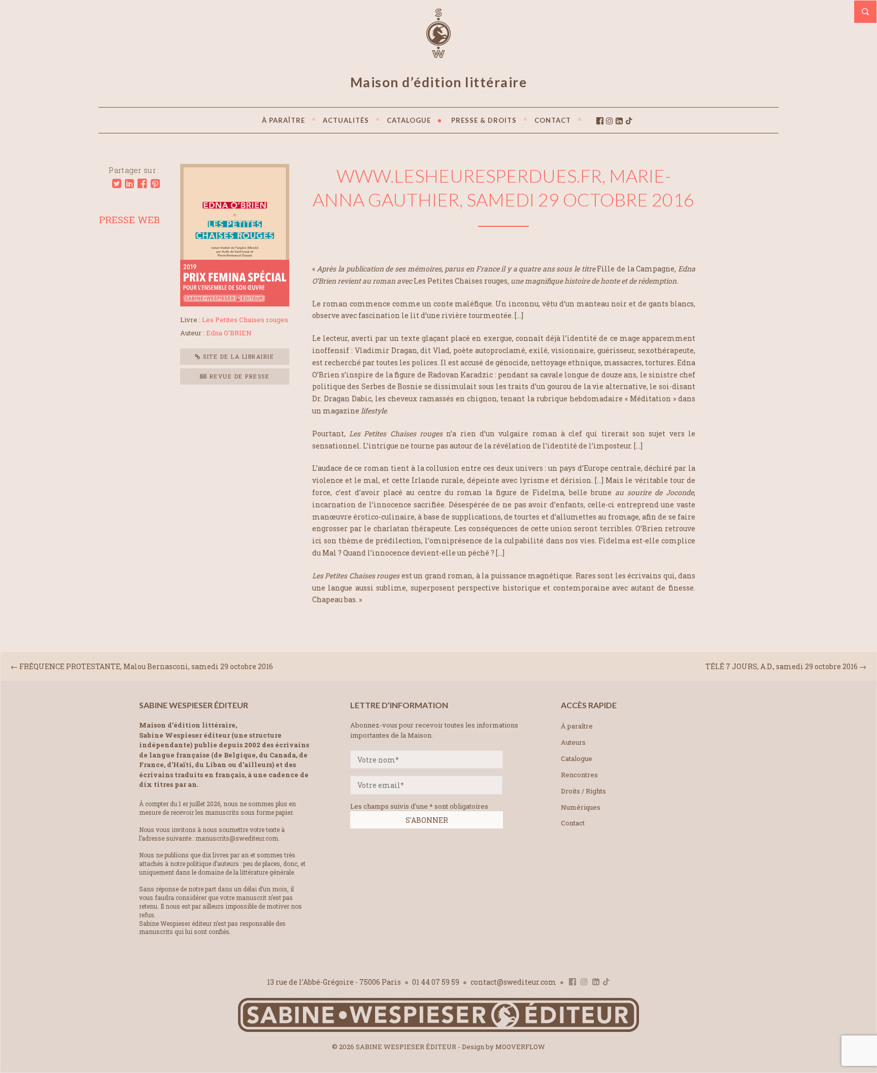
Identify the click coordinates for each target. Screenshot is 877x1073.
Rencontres (579, 774)
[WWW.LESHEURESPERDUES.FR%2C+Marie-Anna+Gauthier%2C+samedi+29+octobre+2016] (116, 184)
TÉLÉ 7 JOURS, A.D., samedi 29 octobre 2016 (781, 666)
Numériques (580, 807)
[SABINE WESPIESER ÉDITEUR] (438, 53)
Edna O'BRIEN (229, 332)
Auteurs (573, 742)
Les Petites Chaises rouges (245, 319)
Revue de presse (238, 376)
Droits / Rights (583, 790)
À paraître (577, 726)
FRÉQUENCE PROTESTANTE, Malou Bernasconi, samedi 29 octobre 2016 (146, 666)
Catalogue (576, 758)
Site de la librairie (238, 356)
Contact (573, 822)
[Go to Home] (438, 1029)
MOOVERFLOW (520, 1046)
